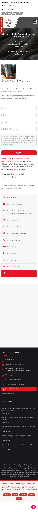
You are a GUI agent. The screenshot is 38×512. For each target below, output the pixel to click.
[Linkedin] (14, 13)
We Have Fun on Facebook (15, 227)
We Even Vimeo (12, 260)
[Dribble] (17, 13)
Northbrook (6, 471)
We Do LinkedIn (12, 253)
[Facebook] (3, 13)
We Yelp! (10, 273)
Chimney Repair (7, 474)
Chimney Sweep (19, 472)
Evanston (10, 469)
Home (17, 42)
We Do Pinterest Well (13, 240)
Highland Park (18, 469)
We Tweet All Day (12, 220)
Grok (19, 498)
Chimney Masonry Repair (21, 474)
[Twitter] (7, 13)
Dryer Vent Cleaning (22, 476)
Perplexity (23, 494)
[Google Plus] (10, 13)
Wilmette (34, 469)
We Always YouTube (13, 267)
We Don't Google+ (12, 247)
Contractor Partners (7, 393)
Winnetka (27, 469)
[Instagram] (21, 13)
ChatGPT (7, 494)
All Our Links (23, 467)
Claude (15, 494)
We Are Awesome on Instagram (17, 233)
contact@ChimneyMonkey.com (17, 204)
